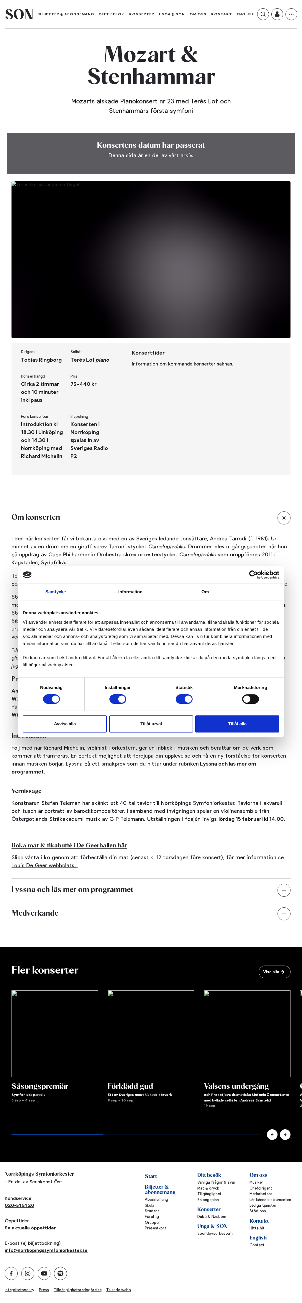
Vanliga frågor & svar (216, 1182)
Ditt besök (111, 14)
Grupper (152, 1222)
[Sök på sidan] (263, 14)
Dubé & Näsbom (211, 1216)
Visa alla (271, 971)
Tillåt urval (151, 723)
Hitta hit (257, 1228)
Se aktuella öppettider (30, 1228)
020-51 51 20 (19, 1205)
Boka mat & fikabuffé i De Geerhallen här (69, 846)
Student (152, 1211)
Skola (149, 1205)
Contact (257, 1245)
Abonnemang (156, 1199)
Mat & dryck (208, 1188)
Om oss (198, 14)
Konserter (141, 14)
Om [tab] (205, 591)
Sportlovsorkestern (215, 1233)
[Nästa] (285, 1134)
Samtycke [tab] (55, 591)
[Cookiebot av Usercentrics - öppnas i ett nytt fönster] (253, 574)
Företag (152, 1216)
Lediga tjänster (263, 1205)
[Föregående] (272, 1134)
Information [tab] (130, 591)
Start (151, 1176)
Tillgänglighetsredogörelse (77, 1290)
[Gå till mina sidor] (277, 14)
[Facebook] (11, 1273)
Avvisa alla (65, 723)
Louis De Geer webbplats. (45, 865)
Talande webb (118, 1290)
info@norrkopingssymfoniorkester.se (46, 1250)
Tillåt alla (237, 723)
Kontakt (221, 14)
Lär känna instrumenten (270, 1200)
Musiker (256, 1182)
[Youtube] (44, 1273)
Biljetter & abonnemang (65, 14)
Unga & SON (172, 14)
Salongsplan (208, 1200)
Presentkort (155, 1228)
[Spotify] (60, 1273)
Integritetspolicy (19, 1290)
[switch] (117, 699)
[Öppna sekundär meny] (291, 14)
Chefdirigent (261, 1188)
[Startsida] (19, 14)
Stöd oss (258, 1211)
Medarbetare (261, 1194)
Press (44, 1290)
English (246, 14)
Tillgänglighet (209, 1194)
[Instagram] (27, 1273)
